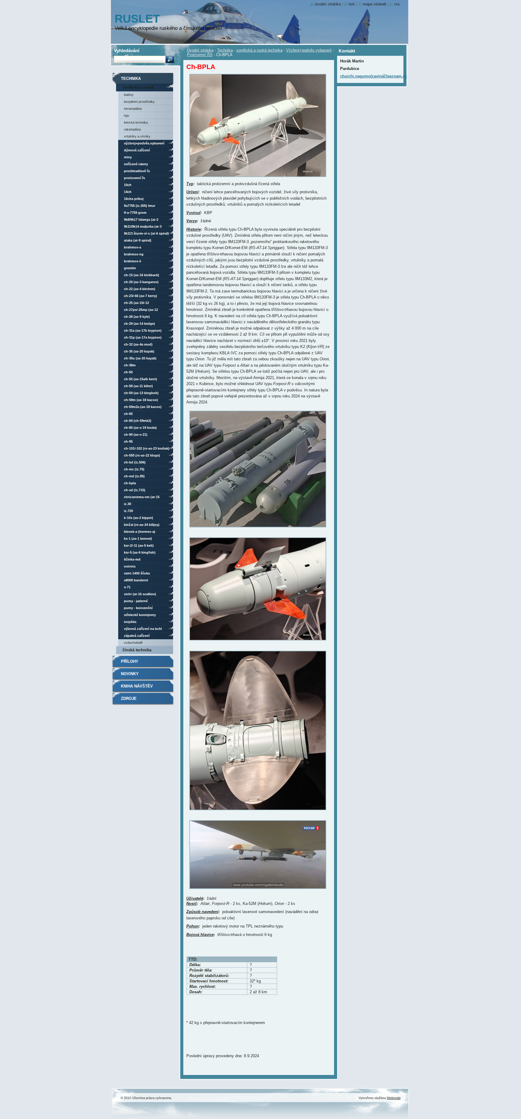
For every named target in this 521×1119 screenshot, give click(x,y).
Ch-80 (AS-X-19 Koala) (140, 427)
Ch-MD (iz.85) (134, 476)
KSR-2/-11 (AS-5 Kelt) (139, 545)
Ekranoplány (133, 108)
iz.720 (128, 511)
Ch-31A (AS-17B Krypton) (143, 330)
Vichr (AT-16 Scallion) (140, 594)
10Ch (127, 185)
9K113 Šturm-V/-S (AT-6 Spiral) (146, 233)
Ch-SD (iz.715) (134, 490)
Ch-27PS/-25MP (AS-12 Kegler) (141, 310)
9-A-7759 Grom (135, 212)
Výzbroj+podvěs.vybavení (309, 50)
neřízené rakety (136, 164)
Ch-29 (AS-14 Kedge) (139, 323)
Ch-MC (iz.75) (134, 469)
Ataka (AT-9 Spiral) (137, 240)
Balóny (129, 94)
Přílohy (129, 661)
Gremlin (130, 268)
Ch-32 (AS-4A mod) (138, 344)
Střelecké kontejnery (140, 615)
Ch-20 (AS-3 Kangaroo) (141, 282)
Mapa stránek (375, 4)
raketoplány (132, 129)
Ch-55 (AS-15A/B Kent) (140, 379)
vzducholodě (133, 642)
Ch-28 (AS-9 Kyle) (137, 316)
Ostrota (129, 566)
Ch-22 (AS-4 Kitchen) (139, 289)
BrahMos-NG (134, 254)
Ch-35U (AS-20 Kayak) (140, 358)
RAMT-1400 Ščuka (137, 573)
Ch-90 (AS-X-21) (135, 434)
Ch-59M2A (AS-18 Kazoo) (143, 407)
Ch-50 (128, 372)
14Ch (127, 192)
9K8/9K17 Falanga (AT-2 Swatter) (141, 220)
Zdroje (129, 698)
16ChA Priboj (134, 199)
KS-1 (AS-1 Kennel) (138, 538)
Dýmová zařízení (137, 150)
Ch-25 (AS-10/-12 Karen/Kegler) (136, 303)
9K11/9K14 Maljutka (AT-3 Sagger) (143, 227)
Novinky (130, 674)
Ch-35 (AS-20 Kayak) (139, 351)
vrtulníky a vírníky (137, 136)
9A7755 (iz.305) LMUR (139, 205)
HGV (126, 115)
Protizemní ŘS (200, 54)
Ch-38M (130, 365)
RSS (397, 4)
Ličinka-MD (132, 559)
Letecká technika (136, 122)
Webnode (394, 1098)
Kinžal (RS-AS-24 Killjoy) (141, 524)
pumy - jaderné (136, 601)
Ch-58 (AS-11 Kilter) (138, 386)
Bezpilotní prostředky (139, 101)
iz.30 (127, 504)
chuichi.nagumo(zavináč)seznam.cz (373, 76)
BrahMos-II (132, 261)
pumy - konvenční (138, 608)
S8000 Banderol (136, 580)
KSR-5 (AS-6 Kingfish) (140, 552)
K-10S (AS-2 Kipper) (138, 518)
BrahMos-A (132, 247)
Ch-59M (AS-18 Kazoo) (141, 400)
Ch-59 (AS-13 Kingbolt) (141, 393)
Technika (225, 50)
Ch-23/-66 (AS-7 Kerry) (140, 296)
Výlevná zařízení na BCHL (143, 629)
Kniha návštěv (137, 686)
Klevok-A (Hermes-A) (139, 531)
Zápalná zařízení (137, 635)
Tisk (352, 4)
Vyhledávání (126, 50)
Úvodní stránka (200, 50)
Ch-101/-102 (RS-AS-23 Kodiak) (146, 448)
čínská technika (136, 650)
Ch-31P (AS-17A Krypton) (143, 337)
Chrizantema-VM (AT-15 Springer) (141, 498)
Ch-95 (128, 441)
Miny (128, 157)
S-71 (127, 587)
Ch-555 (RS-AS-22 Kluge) (142, 455)
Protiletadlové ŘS (137, 171)
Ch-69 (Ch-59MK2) (137, 420)
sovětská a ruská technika (259, 50)
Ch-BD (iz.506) (135, 462)
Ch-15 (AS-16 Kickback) (141, 275)
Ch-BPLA (130, 483)
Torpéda (130, 622)
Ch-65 (128, 414)
